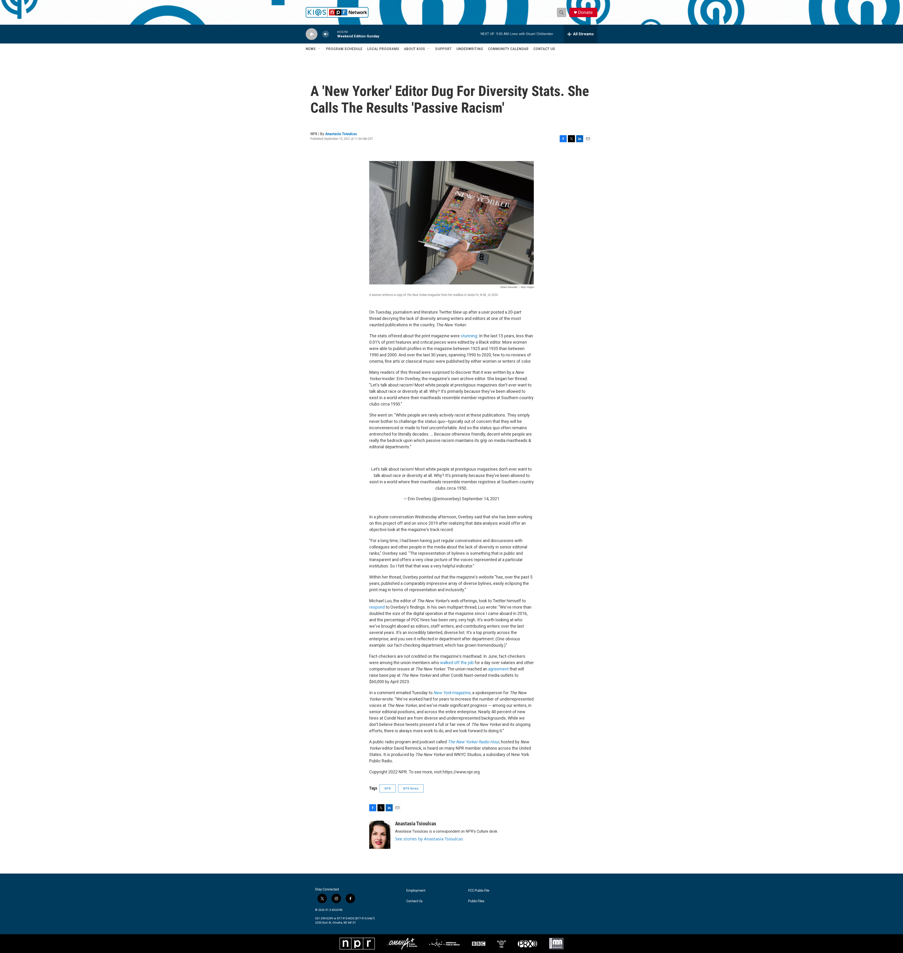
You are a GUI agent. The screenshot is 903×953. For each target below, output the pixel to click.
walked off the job (457, 662)
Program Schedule (344, 49)
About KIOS (414, 49)
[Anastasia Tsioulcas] (379, 835)
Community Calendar (508, 49)
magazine (452, 692)
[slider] (333, 34)
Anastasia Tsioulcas (341, 133)
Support (443, 49)
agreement (498, 668)
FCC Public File (478, 890)
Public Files (476, 901)
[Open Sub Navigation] (319, 49)
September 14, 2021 (480, 498)
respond (377, 607)
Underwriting (469, 49)
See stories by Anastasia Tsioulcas (429, 839)
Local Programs (383, 49)
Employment (415, 890)
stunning (469, 335)
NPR (387, 788)
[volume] (326, 34)
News (311, 49)
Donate (585, 12)
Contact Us (544, 49)
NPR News (411, 788)
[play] (311, 34)
